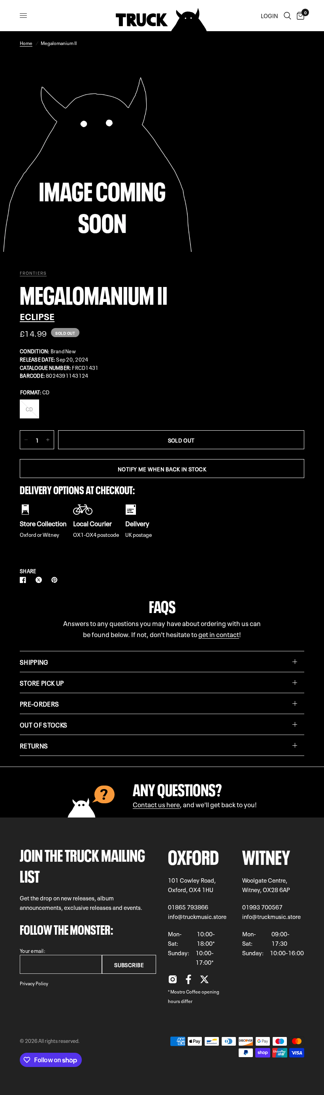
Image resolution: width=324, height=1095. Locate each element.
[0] (299, 15)
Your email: (32, 950)
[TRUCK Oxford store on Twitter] (204, 981)
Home (26, 42)
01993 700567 (262, 906)
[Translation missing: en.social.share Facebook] (24, 580)
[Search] (287, 15)
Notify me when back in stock (162, 468)
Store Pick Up (42, 682)
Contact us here (156, 804)
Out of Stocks (43, 724)
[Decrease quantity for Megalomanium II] (26, 440)
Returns (34, 745)
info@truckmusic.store (197, 916)
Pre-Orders (39, 703)
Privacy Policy (34, 982)
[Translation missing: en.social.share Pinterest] (56, 580)
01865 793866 (188, 906)
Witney (266, 855)
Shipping (34, 661)
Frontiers (33, 273)
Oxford (193, 855)
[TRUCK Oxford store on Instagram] (172, 981)
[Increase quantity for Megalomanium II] (48, 440)
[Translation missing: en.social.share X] (40, 580)
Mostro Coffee (185, 991)
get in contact (218, 634)
